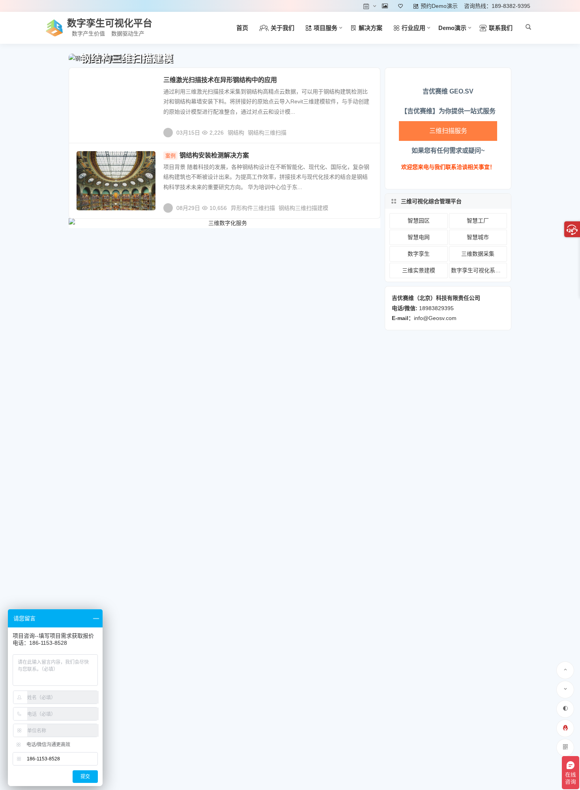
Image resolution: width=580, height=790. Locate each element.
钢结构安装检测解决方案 (207, 155)
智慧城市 (478, 237)
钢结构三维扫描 (267, 132)
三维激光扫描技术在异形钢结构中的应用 (220, 80)
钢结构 (236, 132)
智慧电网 (419, 237)
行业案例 (93, 160)
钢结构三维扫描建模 (303, 208)
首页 (242, 27)
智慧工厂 (478, 220)
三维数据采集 (98, 85)
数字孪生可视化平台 (109, 23)
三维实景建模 (418, 270)
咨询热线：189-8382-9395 (497, 6)
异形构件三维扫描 (253, 208)
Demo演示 (452, 27)
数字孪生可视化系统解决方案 (479, 270)
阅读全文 (365, 129)
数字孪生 (419, 254)
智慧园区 (419, 220)
